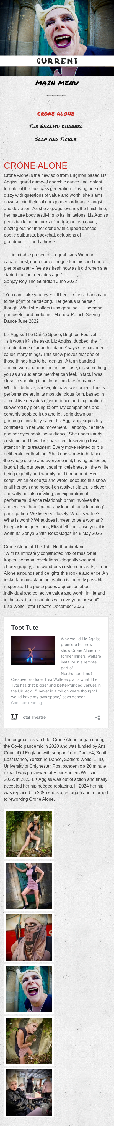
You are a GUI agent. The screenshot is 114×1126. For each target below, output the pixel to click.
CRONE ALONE (55, 113)
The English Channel (56, 126)
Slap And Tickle (55, 139)
